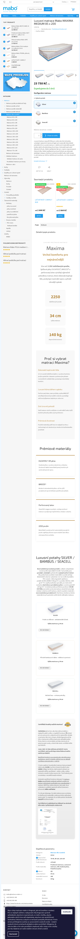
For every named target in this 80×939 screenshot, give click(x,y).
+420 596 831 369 (11, 897)
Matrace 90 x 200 (12, 128)
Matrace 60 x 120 (12, 148)
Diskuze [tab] (43, 225)
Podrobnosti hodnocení (59, 29)
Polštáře (7, 170)
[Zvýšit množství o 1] (41, 134)
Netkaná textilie (12, 226)
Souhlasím (67, 912)
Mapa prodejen (46, 901)
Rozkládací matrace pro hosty (16, 162)
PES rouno (10, 223)
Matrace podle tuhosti (13, 112)
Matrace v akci (10, 164)
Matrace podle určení (13, 106)
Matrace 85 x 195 (12, 123)
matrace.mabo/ (11, 906)
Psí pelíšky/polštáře (12, 195)
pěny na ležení (11, 209)
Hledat (48, 9)
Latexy (8, 231)
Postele (8, 187)
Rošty (6, 167)
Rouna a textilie (11, 220)
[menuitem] (5, 15)
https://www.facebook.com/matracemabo (19, 903)
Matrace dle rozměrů (12, 114)
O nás (44, 895)
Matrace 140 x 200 (12, 137)
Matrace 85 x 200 (12, 126)
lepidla (8, 228)
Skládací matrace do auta (15, 159)
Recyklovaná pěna (12, 217)
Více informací (44, 630)
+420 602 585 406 (11, 900)
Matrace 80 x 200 (12, 120)
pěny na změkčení (12, 212)
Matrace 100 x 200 (12, 131)
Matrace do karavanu (12, 153)
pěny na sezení (11, 206)
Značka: (40, 31)
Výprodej (7, 178)
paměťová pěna (12, 214)
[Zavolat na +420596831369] (6, 2)
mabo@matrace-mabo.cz (14, 894)
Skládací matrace (11, 156)
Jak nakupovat (38, 2)
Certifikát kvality (47, 904)
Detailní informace (39, 161)
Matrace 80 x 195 (12, 117)
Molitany (9, 203)
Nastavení (13, 934)
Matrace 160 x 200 (12, 139)
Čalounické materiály (10, 201)
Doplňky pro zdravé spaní (12, 173)
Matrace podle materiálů (14, 109)
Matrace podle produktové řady (16, 103)
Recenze (45, 898)
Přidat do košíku (52, 135)
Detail (39, 216)
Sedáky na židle (11, 198)
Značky (6, 234)
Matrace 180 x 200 (12, 142)
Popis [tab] (37, 225)
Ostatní (8, 189)
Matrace (6, 101)
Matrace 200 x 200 (12, 145)
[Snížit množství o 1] (41, 137)
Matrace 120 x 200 (12, 134)
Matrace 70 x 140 (12, 151)
